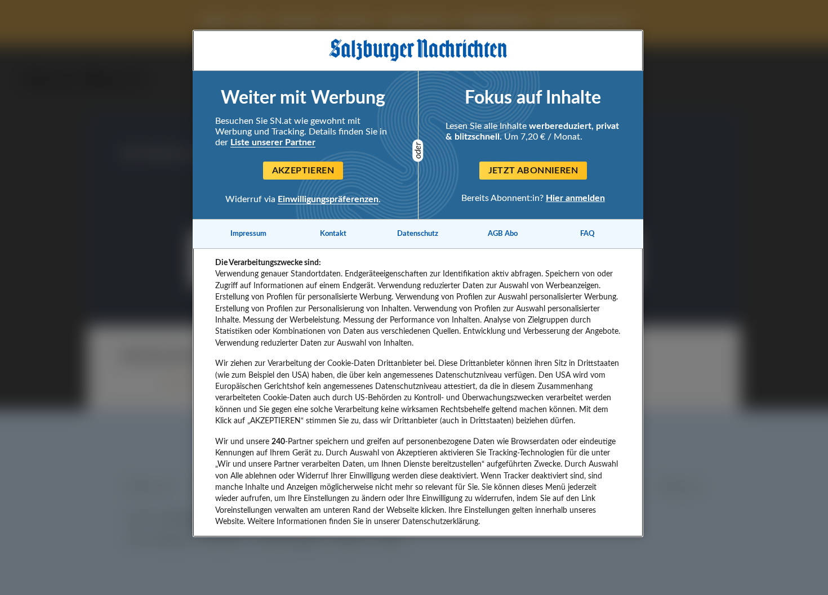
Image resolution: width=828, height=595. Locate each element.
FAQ (587, 233)
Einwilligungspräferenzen (328, 199)
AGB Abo (503, 233)
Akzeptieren (303, 170)
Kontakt (333, 233)
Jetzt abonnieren (533, 170)
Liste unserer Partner (272, 142)
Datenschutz (417, 233)
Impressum (248, 233)
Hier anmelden (575, 197)
